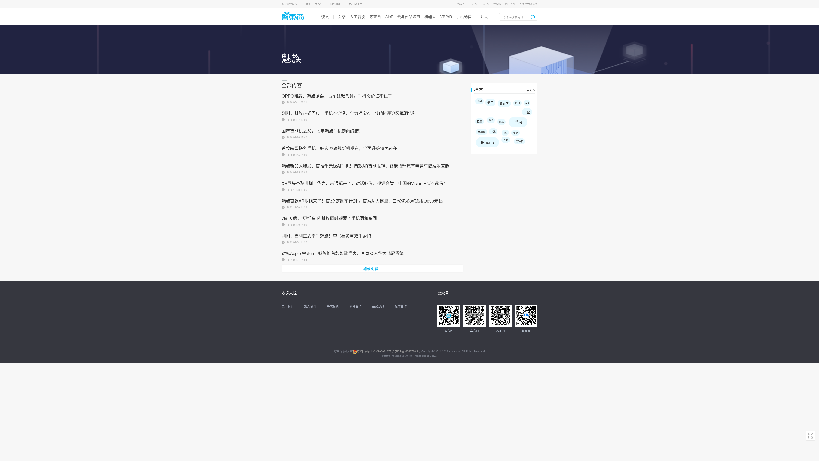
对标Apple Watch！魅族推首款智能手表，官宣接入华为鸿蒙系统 (343, 253)
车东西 (473, 4)
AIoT (389, 16)
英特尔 (519, 141)
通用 (490, 102)
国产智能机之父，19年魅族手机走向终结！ (322, 131)
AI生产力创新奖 (528, 4)
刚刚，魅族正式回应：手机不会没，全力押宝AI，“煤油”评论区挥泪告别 (349, 113)
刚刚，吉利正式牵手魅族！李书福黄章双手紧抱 (326, 236)
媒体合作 (401, 306)
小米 (493, 131)
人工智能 (357, 16)
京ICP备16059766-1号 (408, 351)
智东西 (461, 4)
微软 (501, 122)
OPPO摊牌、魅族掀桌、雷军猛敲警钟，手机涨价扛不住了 (337, 96)
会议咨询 (378, 306)
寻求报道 (333, 306)
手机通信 (464, 16)
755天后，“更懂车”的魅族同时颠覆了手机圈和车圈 (329, 218)
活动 (484, 16)
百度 (479, 121)
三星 (527, 112)
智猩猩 (497, 4)
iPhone (487, 142)
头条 (342, 16)
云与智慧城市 (408, 16)
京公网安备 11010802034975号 (375, 351)
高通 (515, 133)
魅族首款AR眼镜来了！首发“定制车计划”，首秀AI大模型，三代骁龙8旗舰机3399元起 (362, 201)
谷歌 (505, 140)
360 (491, 120)
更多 (529, 90)
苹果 (479, 101)
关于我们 (287, 306)
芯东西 (485, 4)
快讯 (325, 16)
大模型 (481, 132)
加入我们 (310, 306)
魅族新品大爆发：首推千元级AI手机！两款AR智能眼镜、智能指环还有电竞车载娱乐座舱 (365, 166)
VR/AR (446, 16)
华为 (518, 122)
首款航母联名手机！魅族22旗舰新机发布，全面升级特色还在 (339, 148)
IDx (505, 132)
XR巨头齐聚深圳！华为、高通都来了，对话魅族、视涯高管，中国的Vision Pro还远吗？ (364, 183)
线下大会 (510, 4)
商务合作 (355, 306)
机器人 (430, 16)
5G (527, 103)
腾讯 (517, 103)
